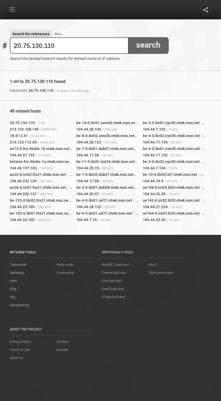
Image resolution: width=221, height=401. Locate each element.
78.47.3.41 (19, 136)
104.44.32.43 (154, 220)
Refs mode (65, 265)
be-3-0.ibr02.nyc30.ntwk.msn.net (171, 161)
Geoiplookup (19, 305)
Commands (65, 273)
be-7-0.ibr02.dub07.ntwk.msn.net (105, 174)
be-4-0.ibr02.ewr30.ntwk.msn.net (171, 136)
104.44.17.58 (87, 181)
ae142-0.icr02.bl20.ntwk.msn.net (171, 200)
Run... (60, 34)
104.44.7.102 (154, 129)
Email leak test (113, 289)
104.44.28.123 (88, 142)
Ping (13, 289)
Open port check (161, 273)
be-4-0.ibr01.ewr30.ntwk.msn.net (171, 149)
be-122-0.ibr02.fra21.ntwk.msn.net (40, 200)
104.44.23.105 (22, 220)
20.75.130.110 (31, 90)
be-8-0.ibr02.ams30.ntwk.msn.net (105, 136)
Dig (12, 297)
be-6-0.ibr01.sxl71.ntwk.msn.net (104, 200)
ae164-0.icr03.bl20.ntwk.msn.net (171, 213)
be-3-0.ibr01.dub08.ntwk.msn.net (105, 187)
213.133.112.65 (23, 142)
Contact (63, 342)
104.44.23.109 (22, 207)
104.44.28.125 (88, 207)
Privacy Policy (20, 342)
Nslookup (17, 273)
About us (16, 358)
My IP (153, 265)
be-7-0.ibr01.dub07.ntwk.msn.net (105, 149)
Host (13, 281)
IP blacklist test (113, 297)
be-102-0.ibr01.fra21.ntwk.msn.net (40, 213)
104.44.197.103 (23, 168)
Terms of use (20, 350)
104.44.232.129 (23, 181)
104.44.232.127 (23, 194)
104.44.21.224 (155, 207)
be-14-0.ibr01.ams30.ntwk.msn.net (106, 123)
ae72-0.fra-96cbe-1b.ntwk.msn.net (40, 149)
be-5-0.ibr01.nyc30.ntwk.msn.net (171, 123)
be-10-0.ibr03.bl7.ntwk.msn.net (170, 174)
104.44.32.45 (154, 194)
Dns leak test (112, 281)
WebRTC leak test (115, 265)
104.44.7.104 (154, 168)
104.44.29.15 (87, 168)
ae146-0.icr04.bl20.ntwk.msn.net (171, 187)
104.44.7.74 (86, 220)
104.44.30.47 (87, 194)
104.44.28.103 (88, 129)
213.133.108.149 (24, 129)
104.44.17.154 (155, 142)
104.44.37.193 (22, 155)
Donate (62, 350)
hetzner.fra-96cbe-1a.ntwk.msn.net (40, 161)
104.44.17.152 (155, 155)
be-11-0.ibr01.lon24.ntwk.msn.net (105, 161)
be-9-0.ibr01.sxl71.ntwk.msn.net (104, 213)
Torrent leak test (114, 273)
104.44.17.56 (87, 155)
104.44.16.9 (153, 181)
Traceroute (18, 265)
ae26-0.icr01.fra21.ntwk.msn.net (38, 187)
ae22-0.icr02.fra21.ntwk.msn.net (38, 174)
